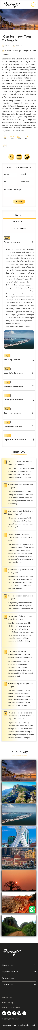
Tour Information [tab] (19, 228)
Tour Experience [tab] (19, 222)
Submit (19, 201)
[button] (33, 4)
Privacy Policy (8, 997)
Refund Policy (7, 1002)
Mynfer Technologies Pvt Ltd (24, 1025)
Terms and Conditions (11, 1007)
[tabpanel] (19, 339)
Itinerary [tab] (19, 215)
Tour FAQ (19, 452)
